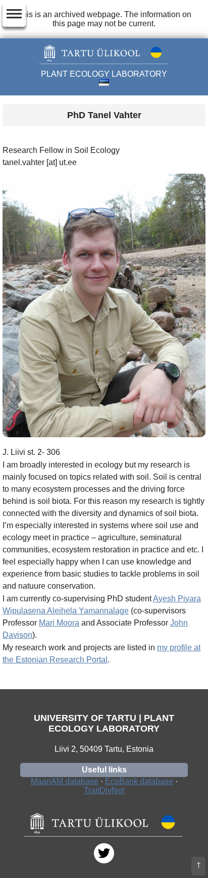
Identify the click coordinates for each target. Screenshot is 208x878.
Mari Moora (59, 622)
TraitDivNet (104, 790)
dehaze (14, 14)
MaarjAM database (64, 781)
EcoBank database (139, 781)
